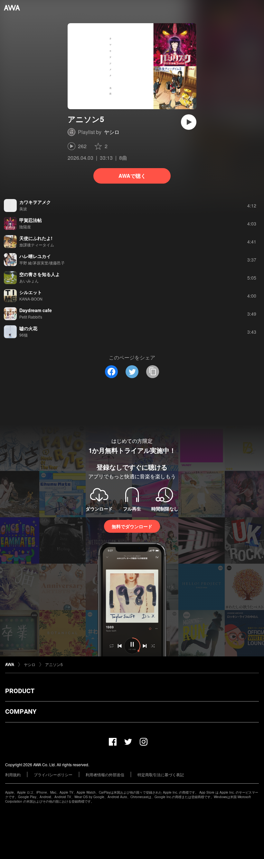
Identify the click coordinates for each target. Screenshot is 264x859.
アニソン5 (54, 664)
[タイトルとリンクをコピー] (152, 371)
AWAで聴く (132, 175)
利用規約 (13, 774)
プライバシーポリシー (53, 774)
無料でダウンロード (132, 526)
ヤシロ (111, 132)
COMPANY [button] (20, 711)
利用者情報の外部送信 (105, 774)
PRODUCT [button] (19, 691)
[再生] (188, 122)
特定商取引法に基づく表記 (160, 774)
